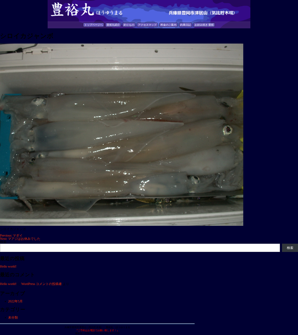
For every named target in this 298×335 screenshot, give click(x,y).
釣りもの (129, 24)
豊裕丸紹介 (113, 24)
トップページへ (93, 24)
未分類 (13, 317)
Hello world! (8, 266)
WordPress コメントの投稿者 (41, 284)
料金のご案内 (168, 24)
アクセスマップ (147, 24)
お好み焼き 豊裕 (204, 24)
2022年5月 (15, 301)
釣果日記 (185, 24)
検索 (3, 242)
